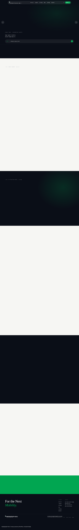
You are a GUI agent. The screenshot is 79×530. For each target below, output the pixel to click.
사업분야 (36, 2)
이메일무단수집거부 (58, 516)
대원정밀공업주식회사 (6, 526)
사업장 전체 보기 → (8, 365)
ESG (44, 2)
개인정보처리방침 (50, 516)
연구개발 (40, 2)
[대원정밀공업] (15, 2)
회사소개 (31, 2)
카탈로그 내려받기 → (58, 468)
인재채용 (48, 2)
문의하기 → (68, 2)
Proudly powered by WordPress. (17, 526)
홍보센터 (52, 2)
